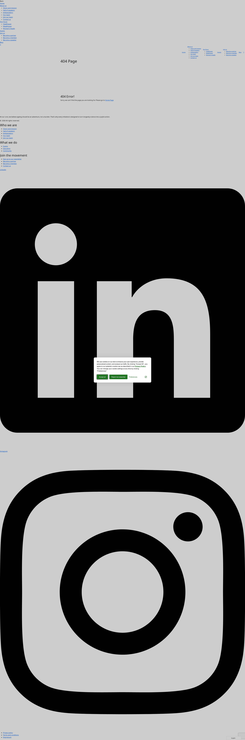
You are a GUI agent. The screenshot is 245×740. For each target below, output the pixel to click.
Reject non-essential (118, 377)
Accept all (102, 377)
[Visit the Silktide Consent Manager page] (146, 377)
